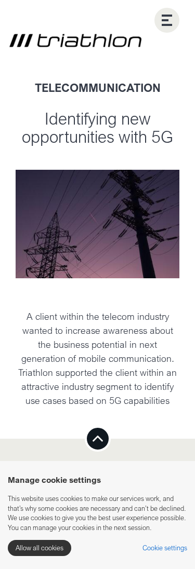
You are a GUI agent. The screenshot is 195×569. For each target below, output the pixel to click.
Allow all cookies (39, 548)
